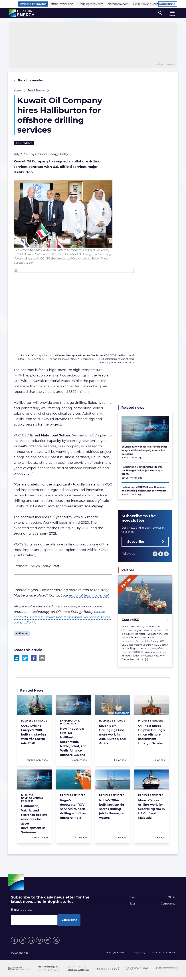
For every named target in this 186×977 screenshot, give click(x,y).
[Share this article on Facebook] (34, 658)
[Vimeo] (39, 940)
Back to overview (30, 80)
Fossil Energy (36, 90)
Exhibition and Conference (149, 4)
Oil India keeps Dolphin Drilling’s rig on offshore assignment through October (151, 734)
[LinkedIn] (155, 553)
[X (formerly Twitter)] (22, 940)
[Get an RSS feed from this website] (56, 940)
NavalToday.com (118, 4)
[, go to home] (21, 13)
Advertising (167, 4)
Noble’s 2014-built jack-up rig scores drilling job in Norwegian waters (112, 809)
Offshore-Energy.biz (33, 4)
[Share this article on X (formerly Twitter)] (25, 658)
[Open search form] (160, 13)
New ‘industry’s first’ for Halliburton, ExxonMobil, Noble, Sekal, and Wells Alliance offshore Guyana (73, 742)
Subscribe (135, 542)
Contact (170, 952)
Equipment (24, 143)
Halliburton (21, 634)
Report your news (114, 952)
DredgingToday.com (90, 4)
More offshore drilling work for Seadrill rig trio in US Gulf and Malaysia (151, 809)
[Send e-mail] (47, 940)
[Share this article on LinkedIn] (16, 658)
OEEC (171, 897)
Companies (168, 903)
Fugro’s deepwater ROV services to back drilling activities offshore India (73, 809)
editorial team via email (89, 595)
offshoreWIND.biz (61, 4)
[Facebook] (160, 553)
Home (17, 90)
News (132, 897)
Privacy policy (137, 952)
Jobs (133, 903)
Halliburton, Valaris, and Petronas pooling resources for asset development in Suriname (34, 819)
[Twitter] (166, 553)
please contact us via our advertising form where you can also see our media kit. (62, 617)
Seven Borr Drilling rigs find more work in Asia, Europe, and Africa (112, 734)
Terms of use (157, 952)
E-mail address (21, 909)
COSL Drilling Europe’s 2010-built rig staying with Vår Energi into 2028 (33, 734)
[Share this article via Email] (42, 658)
